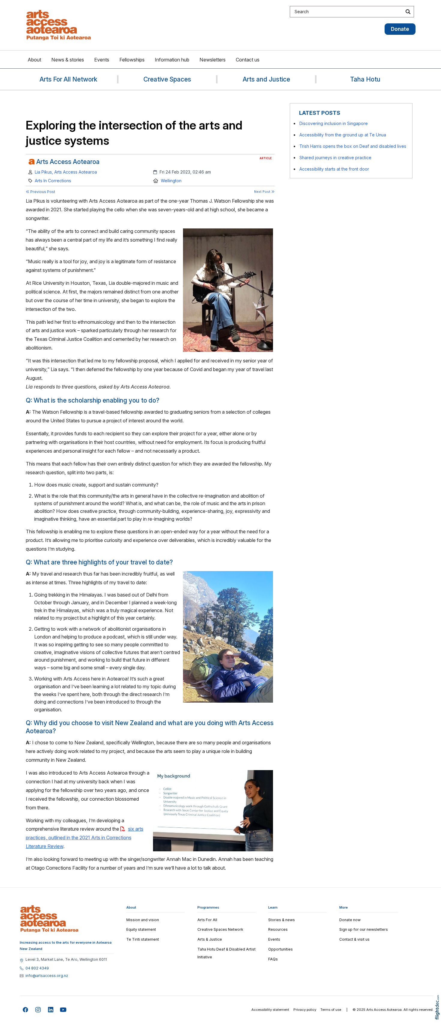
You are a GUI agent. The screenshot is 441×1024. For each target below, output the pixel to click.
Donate (400, 29)
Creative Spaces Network (220, 929)
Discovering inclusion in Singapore (333, 123)
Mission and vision (142, 920)
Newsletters (213, 60)
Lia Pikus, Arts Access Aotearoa (66, 171)
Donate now (350, 920)
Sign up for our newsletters (363, 929)
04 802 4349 (37, 968)
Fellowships (132, 60)
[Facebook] (26, 1010)
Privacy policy (304, 1010)
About (34, 60)
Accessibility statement (270, 1010)
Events (101, 60)
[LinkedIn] (51, 1010)
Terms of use (330, 1010)
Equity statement (141, 929)
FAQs (273, 959)
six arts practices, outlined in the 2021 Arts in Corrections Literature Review (84, 837)
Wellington (171, 180)
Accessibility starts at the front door (334, 168)
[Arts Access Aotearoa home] (49, 918)
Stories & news (281, 920)
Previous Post (42, 191)
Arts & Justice (209, 939)
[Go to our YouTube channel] (63, 1010)
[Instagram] (38, 1010)
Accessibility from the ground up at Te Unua (342, 134)
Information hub (172, 60)
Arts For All (207, 920)
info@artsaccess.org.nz (47, 976)
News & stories (67, 60)
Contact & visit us (354, 939)
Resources (278, 929)
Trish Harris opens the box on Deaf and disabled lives (352, 146)
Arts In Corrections (53, 180)
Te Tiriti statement (142, 939)
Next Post (262, 191)
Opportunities (280, 949)
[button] (438, 1015)
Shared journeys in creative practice (335, 157)
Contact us (248, 60)
